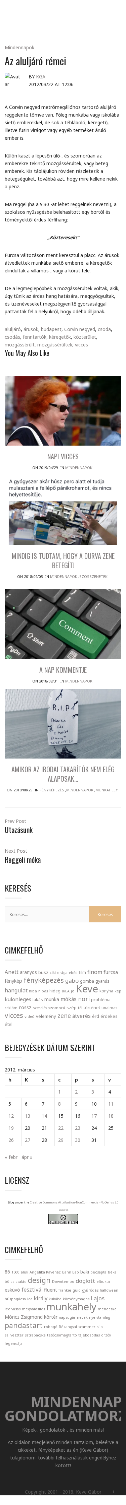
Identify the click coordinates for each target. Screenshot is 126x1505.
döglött (85, 1281)
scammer (86, 1326)
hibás (43, 990)
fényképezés (44, 980)
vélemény (46, 1016)
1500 (15, 1272)
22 (61, 1128)
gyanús (102, 981)
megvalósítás (33, 1309)
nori (84, 999)
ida (30, 1299)
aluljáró (13, 329)
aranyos (28, 972)
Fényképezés (52, 789)
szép (72, 1007)
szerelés (40, 1007)
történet (92, 1007)
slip (100, 1326)
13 (27, 1116)
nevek (82, 1317)
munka (51, 999)
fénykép (13, 981)
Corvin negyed (79, 329)
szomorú (56, 1007)
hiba (33, 990)
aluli (24, 1272)
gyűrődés (90, 1290)
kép (118, 991)
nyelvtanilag (99, 1317)
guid (77, 1290)
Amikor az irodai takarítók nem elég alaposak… (63, 774)
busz (43, 972)
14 (44, 1116)
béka (112, 1272)
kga (40, 76)
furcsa (110, 972)
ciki (53, 972)
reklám (11, 1007)
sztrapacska (35, 1335)
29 (61, 1140)
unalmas (109, 1007)
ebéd (73, 972)
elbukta (103, 1281)
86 (7, 1271)
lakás (38, 999)
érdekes (109, 1016)
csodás (12, 337)
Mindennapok (19, 47)
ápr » (27, 1157)
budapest (51, 329)
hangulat (16, 990)
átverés (81, 1015)
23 (77, 1128)
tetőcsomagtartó (62, 1335)
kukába (55, 1299)
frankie (64, 1290)
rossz (25, 1007)
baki (84, 1271)
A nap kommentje (63, 670)
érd (95, 1016)
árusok (31, 329)
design (39, 1280)
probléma (101, 999)
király (40, 1298)
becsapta (98, 1272)
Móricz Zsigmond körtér (31, 1317)
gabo (72, 980)
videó (30, 1016)
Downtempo (63, 1281)
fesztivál (32, 1289)
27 (27, 1140)
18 (111, 1116)
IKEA (66, 990)
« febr (11, 1157)
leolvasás (12, 1309)
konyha (106, 990)
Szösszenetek (93, 576)
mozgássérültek (54, 344)
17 (94, 1116)
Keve (87, 988)
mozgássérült (20, 344)
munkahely (71, 1306)
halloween (109, 1290)
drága (62, 972)
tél (80, 1007)
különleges (18, 999)
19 (11, 1128)
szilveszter (14, 1335)
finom (94, 972)
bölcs (9, 1281)
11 (111, 1104)
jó (73, 990)
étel (8, 1024)
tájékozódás (89, 1335)
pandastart (24, 1325)
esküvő (12, 1290)
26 (11, 1140)
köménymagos (76, 1299)
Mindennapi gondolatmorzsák (64, 12)
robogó (50, 1326)
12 (11, 1116)
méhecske (107, 1309)
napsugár (67, 1317)
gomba (87, 981)
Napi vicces (63, 456)
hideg (54, 990)
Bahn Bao (70, 1272)
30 (77, 1140)
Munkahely (106, 789)
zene (64, 1015)
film (82, 972)
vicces (81, 344)
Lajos (97, 1298)
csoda (104, 329)
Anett (11, 972)
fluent (50, 1290)
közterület (85, 337)
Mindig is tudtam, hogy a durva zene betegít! (63, 560)
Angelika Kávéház (45, 1272)
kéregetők (60, 337)
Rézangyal (68, 1326)
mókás (68, 999)
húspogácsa (15, 1299)
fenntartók (34, 337)
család (21, 1281)
